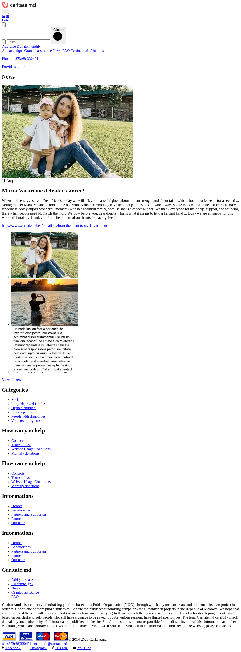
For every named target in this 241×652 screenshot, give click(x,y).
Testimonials (80, 51)
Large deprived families (28, 404)
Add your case (22, 580)
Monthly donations (25, 453)
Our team (18, 523)
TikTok (61, 648)
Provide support (13, 67)
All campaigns (13, 51)
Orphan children (23, 408)
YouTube (84, 648)
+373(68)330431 (17, 644)
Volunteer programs (25, 421)
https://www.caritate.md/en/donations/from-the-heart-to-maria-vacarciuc (55, 226)
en (5, 11)
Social (15, 399)
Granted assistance (38, 51)
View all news (12, 380)
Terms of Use (21, 445)
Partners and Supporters (29, 514)
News (57, 51)
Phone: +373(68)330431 (20, 59)
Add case (9, 46)
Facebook (13, 648)
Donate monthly (29, 46)
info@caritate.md (49, 644)
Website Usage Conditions (31, 449)
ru (7, 16)
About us (97, 51)
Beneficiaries (21, 510)
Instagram (38, 648)
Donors (16, 506)
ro (3, 16)
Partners (17, 519)
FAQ (66, 51)
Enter (6, 20)
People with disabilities (28, 416)
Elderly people (22, 412)
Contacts (17, 441)
